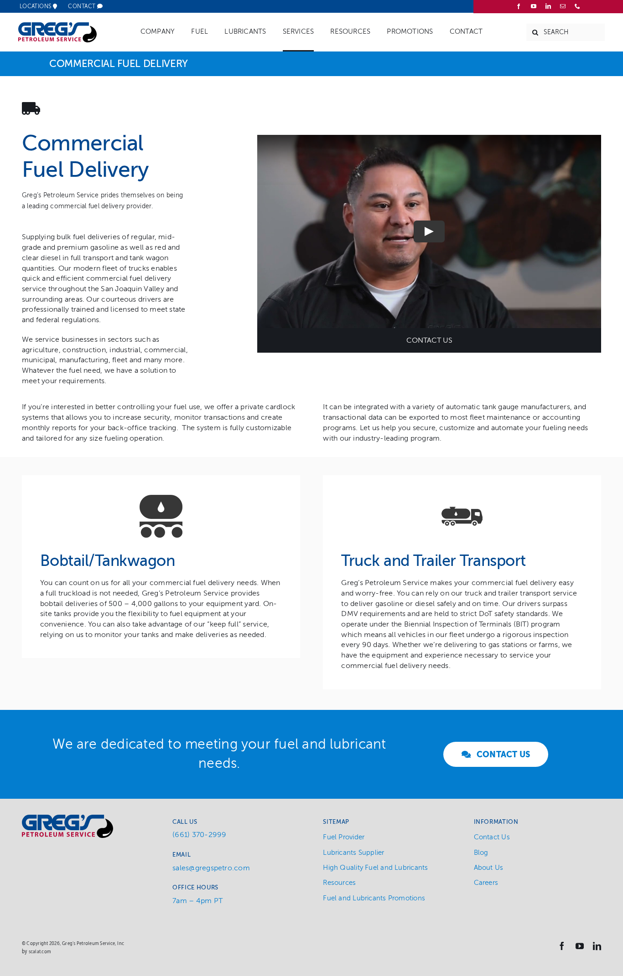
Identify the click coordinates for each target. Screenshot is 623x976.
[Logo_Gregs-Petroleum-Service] (57, 26)
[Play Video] (429, 231)
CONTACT (82, 6)
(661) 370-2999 (199, 835)
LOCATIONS (36, 6)
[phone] (577, 6)
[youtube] (533, 6)
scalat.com (40, 951)
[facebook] (518, 6)
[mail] (563, 6)
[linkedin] (548, 6)
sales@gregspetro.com (211, 868)
